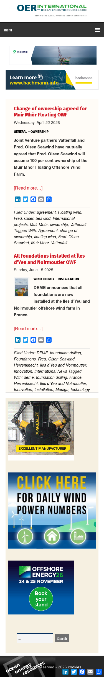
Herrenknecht (26, 365)
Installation (43, 389)
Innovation (23, 371)
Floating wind (69, 212)
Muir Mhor (40, 242)
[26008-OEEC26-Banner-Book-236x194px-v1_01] (41, 613)
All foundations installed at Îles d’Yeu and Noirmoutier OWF (49, 259)
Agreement (48, 230)
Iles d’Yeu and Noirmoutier (63, 365)
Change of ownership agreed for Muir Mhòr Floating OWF (50, 112)
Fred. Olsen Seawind (32, 218)
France (75, 377)
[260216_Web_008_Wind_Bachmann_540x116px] (52, 89)
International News (50, 371)
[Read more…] (28, 188)
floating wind (45, 236)
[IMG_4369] (52, 67)
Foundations (25, 359)
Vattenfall (78, 224)
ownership (59, 224)
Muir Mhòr (39, 224)
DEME (42, 352)
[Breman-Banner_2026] (41, 459)
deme (29, 377)
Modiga (62, 389)
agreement (46, 212)
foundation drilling (65, 352)
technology (80, 389)
